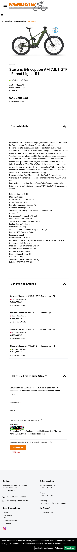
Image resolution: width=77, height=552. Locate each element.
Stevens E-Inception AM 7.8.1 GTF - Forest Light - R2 (32, 296)
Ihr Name (12, 394)
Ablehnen (59, 548)
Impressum (7, 523)
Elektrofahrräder (20, 21)
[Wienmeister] (28, 6)
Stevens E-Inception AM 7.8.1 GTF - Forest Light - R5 (32, 346)
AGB (4, 518)
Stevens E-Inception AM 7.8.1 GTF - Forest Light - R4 (32, 329)
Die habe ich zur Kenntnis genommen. (28, 442)
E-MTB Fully (32, 21)
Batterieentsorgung (10, 521)
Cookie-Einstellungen (44, 548)
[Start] (2, 21)
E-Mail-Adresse (14, 402)
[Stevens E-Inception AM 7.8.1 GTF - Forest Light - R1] (37, 42)
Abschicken (18, 448)
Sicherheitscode (15, 424)
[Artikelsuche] (2, 15)
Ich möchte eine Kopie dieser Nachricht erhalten (24, 420)
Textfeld (12, 410)
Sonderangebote (46, 512)
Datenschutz (7, 515)
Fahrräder (8, 21)
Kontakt (6, 512)
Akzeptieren (70, 548)
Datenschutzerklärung (19, 442)
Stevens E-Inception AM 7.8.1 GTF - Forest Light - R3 (32, 313)
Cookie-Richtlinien (57, 543)
